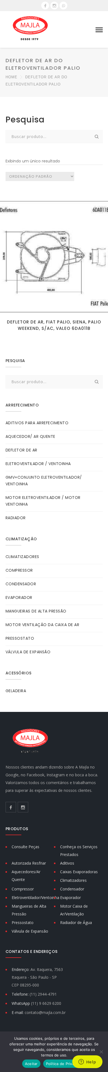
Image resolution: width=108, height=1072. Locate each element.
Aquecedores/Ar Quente (26, 875)
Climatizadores (73, 880)
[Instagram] (54, 5)
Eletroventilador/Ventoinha (35, 897)
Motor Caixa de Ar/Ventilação (74, 910)
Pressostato (23, 922)
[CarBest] (30, 29)
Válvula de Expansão (30, 931)
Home (11, 77)
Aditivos (67, 863)
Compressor (23, 889)
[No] (101, 1052)
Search (97, 136)
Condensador (72, 889)
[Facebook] (45, 5)
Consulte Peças (25, 846)
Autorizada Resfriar (29, 863)
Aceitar (31, 1063)
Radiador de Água (76, 922)
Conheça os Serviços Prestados (78, 850)
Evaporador (70, 897)
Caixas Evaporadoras (79, 871)
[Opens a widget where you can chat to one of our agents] (87, 1062)
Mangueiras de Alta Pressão (29, 910)
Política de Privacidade (66, 1063)
